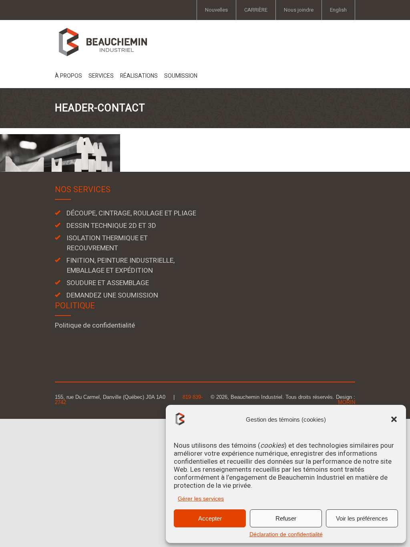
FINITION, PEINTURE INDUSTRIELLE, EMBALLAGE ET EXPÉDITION (120, 265)
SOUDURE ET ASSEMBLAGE (107, 283)
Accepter (210, 518)
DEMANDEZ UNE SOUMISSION (112, 295)
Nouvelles (216, 10)
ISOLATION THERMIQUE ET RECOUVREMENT (107, 243)
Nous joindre (299, 10)
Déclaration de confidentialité (286, 534)
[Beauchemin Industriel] (102, 42)
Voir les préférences (362, 518)
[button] (394, 419)
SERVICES (101, 76)
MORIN (346, 402)
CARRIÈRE (255, 10)
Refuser (285, 518)
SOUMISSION (180, 76)
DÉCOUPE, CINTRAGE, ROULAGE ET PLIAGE (131, 213)
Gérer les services (201, 498)
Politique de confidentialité (95, 325)
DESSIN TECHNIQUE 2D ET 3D (111, 226)
